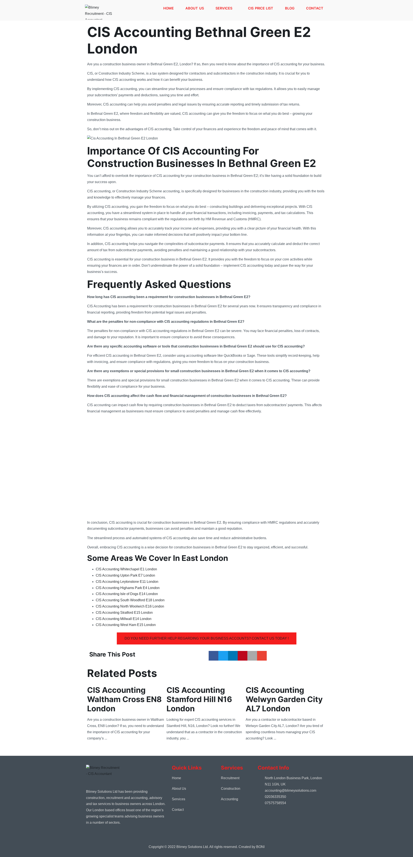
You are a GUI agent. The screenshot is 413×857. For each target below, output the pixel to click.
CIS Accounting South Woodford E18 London (130, 600)
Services (224, 8)
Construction (230, 788)
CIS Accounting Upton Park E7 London (125, 575)
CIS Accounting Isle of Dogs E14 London (127, 594)
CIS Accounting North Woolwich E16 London (130, 606)
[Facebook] (90, 837)
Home (168, 8)
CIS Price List (260, 8)
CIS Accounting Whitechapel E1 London (126, 569)
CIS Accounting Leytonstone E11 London (127, 581)
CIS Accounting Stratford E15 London (124, 612)
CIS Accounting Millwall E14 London (123, 619)
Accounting (229, 799)
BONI (260, 847)
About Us (194, 8)
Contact (314, 8)
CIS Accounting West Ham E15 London (126, 625)
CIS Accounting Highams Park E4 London (128, 588)
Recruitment (230, 778)
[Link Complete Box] (126, 713)
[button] (213, 656)
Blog (289, 8)
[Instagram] (100, 837)
